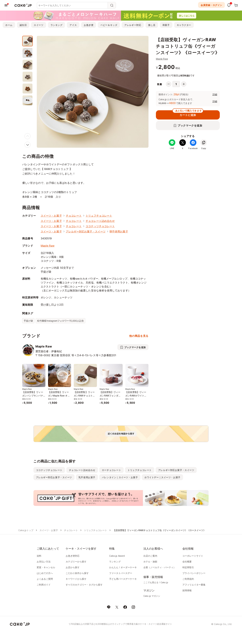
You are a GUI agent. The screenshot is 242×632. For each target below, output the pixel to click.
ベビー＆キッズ (108, 25)
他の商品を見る (138, 335)
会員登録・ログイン (211, 5)
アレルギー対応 (132, 25)
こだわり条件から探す (77, 573)
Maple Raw (162, 58)
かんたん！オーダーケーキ (123, 567)
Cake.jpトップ (25, 530)
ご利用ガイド (44, 584)
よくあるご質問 (45, 578)
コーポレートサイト (192, 555)
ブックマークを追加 (190, 125)
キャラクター (184, 25)
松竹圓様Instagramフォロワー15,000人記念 (60, 320)
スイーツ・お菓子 (51, 215)
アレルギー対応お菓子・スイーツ (86, 231)
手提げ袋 (28, 320)
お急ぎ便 (88, 25)
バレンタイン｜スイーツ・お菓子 (120, 477)
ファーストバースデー (120, 573)
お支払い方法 (44, 561)
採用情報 (187, 590)
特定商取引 (188, 567)
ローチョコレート (111, 470)
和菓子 (166, 25)
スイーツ (38, 25)
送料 (39, 555)
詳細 (215, 94)
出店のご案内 (150, 555)
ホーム (9, 25)
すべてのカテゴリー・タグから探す (84, 584)
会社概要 (187, 561)
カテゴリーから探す (76, 561)
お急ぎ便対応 (73, 555)
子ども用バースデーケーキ (123, 578)
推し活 (151, 25)
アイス (73, 25)
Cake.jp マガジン (151, 596)
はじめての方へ (45, 573)
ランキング (57, 25)
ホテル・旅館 (150, 561)
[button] (27, 145)
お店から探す (73, 567)
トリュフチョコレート (99, 215)
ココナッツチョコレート (100, 226)
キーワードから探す (76, 578)
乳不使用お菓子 (87, 477)
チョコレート (74, 215)
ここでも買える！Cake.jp (155, 582)
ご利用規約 (188, 578)
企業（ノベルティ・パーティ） (159, 567)
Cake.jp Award (117, 555)
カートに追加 (188, 113)
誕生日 (23, 25)
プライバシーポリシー (193, 573)
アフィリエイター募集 (193, 584)
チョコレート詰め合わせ (100, 221)
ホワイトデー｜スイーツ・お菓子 (162, 477)
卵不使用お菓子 (118, 231)
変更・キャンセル (46, 567)
